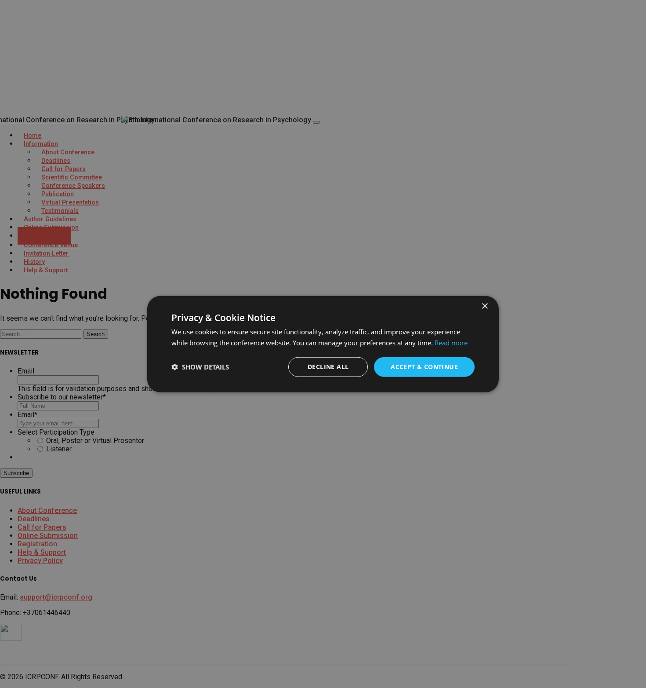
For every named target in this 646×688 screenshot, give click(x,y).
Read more (451, 342)
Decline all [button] (328, 366)
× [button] (484, 306)
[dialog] (323, 344)
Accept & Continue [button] (424, 366)
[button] (200, 367)
